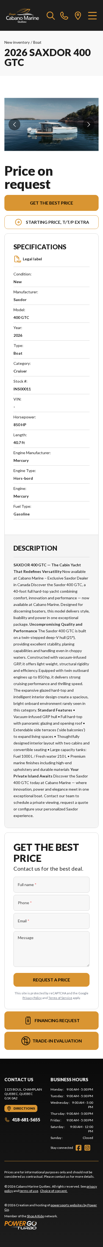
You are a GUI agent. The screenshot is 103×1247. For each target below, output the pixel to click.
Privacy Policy (32, 998)
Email (23, 920)
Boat (37, 42)
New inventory (17, 42)
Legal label (32, 258)
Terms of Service (60, 998)
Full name (27, 884)
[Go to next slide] (88, 124)
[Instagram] (87, 1147)
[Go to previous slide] (14, 124)
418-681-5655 (26, 1119)
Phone (25, 902)
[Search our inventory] (51, 15)
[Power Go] (51, 1225)
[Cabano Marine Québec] (22, 15)
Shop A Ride (35, 1216)
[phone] (64, 15)
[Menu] (92, 15)
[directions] (78, 15)
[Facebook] (78, 1147)
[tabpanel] (72, 1113)
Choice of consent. (54, 1191)
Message (26, 937)
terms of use (29, 1191)
